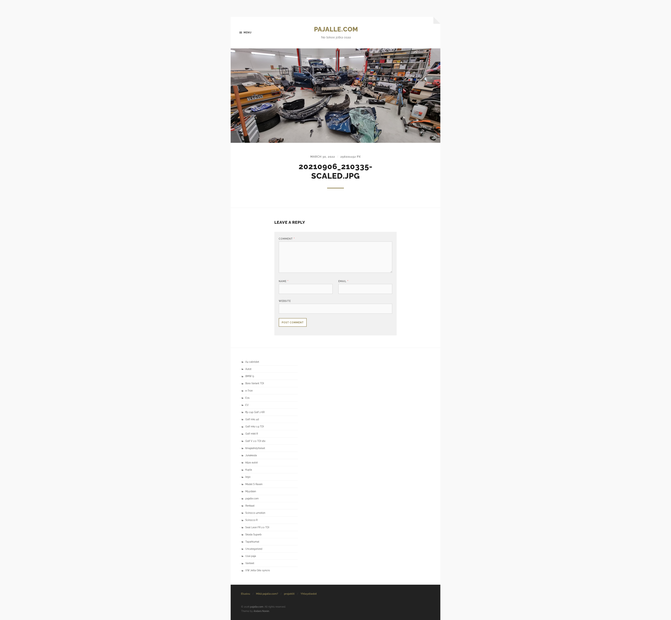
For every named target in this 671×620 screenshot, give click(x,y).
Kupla (248, 469)
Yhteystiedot (309, 593)
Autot (248, 368)
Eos (247, 397)
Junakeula (251, 455)
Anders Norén (261, 611)
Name (283, 281)
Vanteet (249, 563)
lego (247, 476)
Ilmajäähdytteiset (255, 448)
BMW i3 (249, 376)
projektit (289, 593)
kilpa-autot (251, 462)
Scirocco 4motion (255, 512)
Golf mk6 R (251, 433)
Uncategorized (253, 548)
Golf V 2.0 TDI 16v (255, 440)
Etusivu (245, 593)
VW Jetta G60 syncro (257, 570)
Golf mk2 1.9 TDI (254, 426)
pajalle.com (336, 29)
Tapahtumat (252, 541)
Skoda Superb (253, 534)
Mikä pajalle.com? (267, 593)
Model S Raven (253, 484)
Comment (287, 238)
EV (247, 404)
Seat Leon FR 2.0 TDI (257, 527)
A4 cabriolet (252, 361)
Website (285, 300)
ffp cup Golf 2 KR (255, 412)
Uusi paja (250, 555)
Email (343, 281)
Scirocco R (251, 519)
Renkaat (250, 505)
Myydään (250, 491)
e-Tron (249, 390)
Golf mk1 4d (252, 419)
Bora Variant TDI (254, 383)
